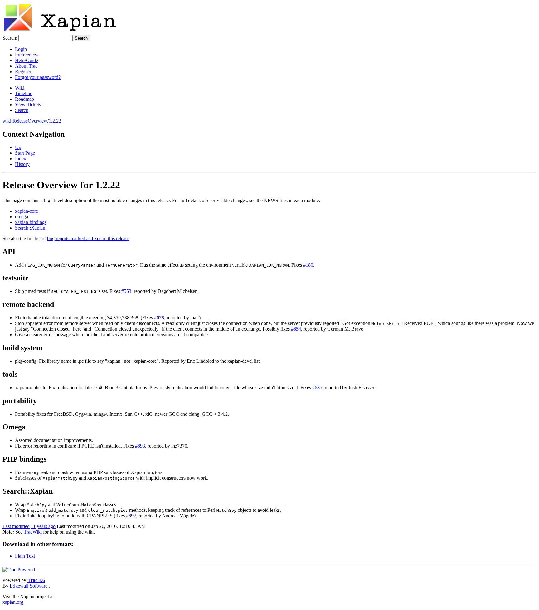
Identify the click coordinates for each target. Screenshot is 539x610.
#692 (131, 515)
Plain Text (25, 556)
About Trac (26, 66)
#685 (317, 387)
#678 (159, 317)
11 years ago (43, 526)
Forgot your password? (38, 77)
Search (21, 110)
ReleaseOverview (29, 120)
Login (21, 49)
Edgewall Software (28, 585)
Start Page (25, 153)
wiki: (7, 120)
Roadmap (24, 99)
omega (21, 216)
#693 (140, 445)
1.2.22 (55, 120)
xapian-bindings (30, 222)
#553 (126, 291)
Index (20, 158)
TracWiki (33, 532)
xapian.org (12, 602)
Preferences (26, 54)
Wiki (19, 87)
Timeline (23, 93)
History (22, 164)
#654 (296, 329)
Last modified (16, 526)
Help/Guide (26, 60)
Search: (9, 38)
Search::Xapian (30, 227)
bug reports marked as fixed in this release (88, 238)
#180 (308, 265)
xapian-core (26, 211)
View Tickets (28, 104)
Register (23, 71)
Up (18, 147)
